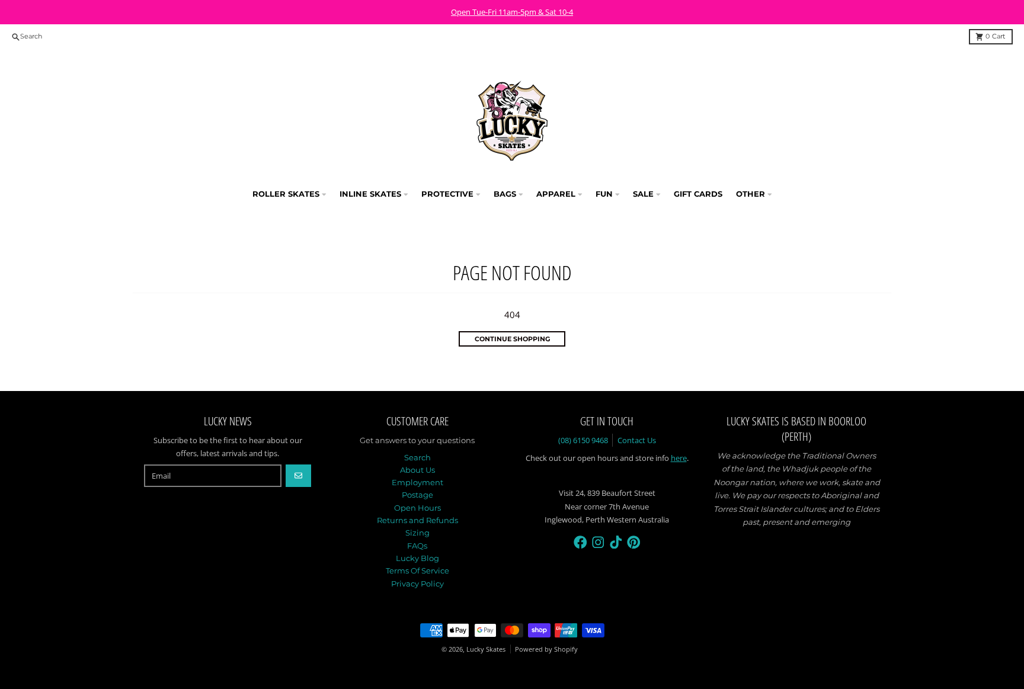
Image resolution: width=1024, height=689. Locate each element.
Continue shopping (512, 339)
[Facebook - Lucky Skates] (580, 542)
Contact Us (636, 440)
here (679, 458)
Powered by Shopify (546, 649)
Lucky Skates (485, 649)
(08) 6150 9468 (583, 440)
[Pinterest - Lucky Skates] (634, 542)
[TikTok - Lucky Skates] (616, 542)
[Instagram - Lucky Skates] (598, 542)
